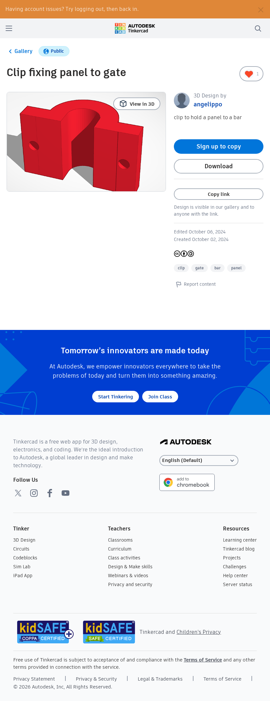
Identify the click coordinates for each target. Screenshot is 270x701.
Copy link (219, 194)
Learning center (240, 540)
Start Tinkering (115, 396)
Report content (200, 284)
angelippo (208, 104)
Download (218, 166)
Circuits (21, 549)
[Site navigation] (9, 28)
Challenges (234, 566)
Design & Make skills (130, 566)
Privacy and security (130, 584)
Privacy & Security (96, 678)
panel (236, 268)
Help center (235, 575)
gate (199, 268)
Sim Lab (21, 566)
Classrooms (120, 540)
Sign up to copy (219, 146)
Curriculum (119, 549)
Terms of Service (203, 659)
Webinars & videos (128, 575)
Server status (237, 584)
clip (181, 268)
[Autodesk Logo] (185, 442)
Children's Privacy (198, 632)
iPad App (22, 575)
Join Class (160, 396)
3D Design (24, 540)
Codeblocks (25, 557)
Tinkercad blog (239, 549)
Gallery (23, 51)
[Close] (261, 9)
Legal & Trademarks (160, 678)
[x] (18, 493)
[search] (258, 28)
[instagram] (34, 493)
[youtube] (65, 493)
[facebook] (50, 493)
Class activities (124, 557)
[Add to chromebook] (187, 482)
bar (217, 268)
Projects (232, 557)
